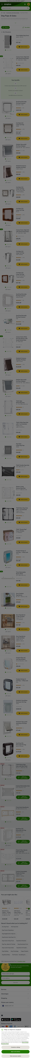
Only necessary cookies (15, 1056)
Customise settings (15, 1047)
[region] (15, 1043)
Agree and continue (15, 1051)
